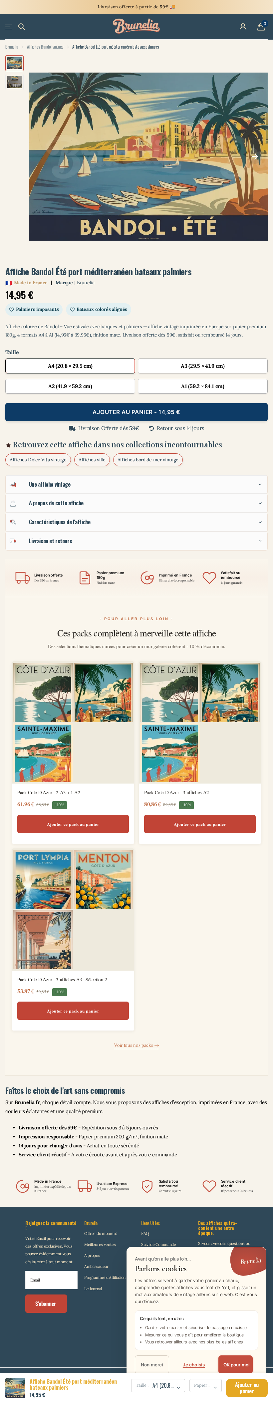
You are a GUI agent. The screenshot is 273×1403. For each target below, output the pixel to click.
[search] (21, 26)
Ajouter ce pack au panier (73, 824)
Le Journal (93, 1288)
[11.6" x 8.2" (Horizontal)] (70, 365)
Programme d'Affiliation (105, 1277)
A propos (92, 1255)
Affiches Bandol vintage (45, 46)
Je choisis (194, 1364)
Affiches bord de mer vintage (148, 460)
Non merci (152, 1364)
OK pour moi (236, 1364)
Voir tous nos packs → (136, 1045)
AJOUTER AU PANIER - (136, 412)
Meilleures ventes (100, 1244)
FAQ (145, 1233)
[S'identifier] (243, 27)
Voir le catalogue (9, 27)
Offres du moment (100, 1233)
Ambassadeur (96, 1266)
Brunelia (11, 46)
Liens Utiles (150, 1222)
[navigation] (14, 63)
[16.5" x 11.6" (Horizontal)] (203, 365)
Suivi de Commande (158, 1244)
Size (136, 352)
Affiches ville (92, 460)
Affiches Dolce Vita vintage (38, 460)
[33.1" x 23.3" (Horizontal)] (203, 386)
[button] (255, 156)
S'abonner (46, 1303)
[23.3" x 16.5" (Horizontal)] (70, 386)
